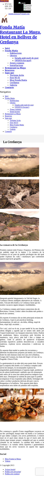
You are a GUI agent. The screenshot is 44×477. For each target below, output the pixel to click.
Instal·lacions (16, 65)
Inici (6, 96)
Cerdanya (14, 82)
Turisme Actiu (17, 75)
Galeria (13, 85)
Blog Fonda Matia (18, 80)
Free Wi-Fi (15, 77)
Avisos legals (10, 469)
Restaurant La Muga (13, 114)
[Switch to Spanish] (27, 5)
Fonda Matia (10, 98)
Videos (7, 461)
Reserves (8, 116)
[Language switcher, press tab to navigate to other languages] (22, 3)
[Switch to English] (27, 10)
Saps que (8, 118)
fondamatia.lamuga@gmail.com (17, 14)
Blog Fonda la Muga (13, 459)
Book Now (4, 1)
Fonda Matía (20, 34)
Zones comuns (17, 63)
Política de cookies (12, 474)
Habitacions (16, 53)
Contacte (8, 131)
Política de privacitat (13, 472)
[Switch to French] (27, 7)
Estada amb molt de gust (26, 58)
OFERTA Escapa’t (23, 60)
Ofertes (13, 55)
